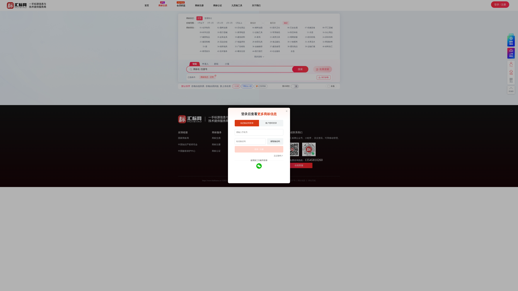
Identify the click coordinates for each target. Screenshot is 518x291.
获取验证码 (275, 141)
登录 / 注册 (259, 149)
